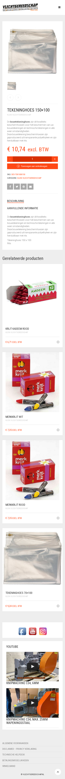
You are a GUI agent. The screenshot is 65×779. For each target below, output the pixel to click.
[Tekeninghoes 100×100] (10, 97)
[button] (58, 342)
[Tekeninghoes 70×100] (18, 97)
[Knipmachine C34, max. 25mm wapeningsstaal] (32, 703)
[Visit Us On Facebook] (22, 631)
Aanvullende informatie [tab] (22, 208)
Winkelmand (8, 766)
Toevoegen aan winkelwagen (34, 166)
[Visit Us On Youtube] (32, 631)
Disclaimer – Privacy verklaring (19, 749)
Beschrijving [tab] (15, 201)
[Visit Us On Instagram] (43, 631)
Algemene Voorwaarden (15, 743)
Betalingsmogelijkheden (15, 760)
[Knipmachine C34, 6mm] (32, 666)
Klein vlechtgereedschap (19, 115)
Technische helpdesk (13, 754)
